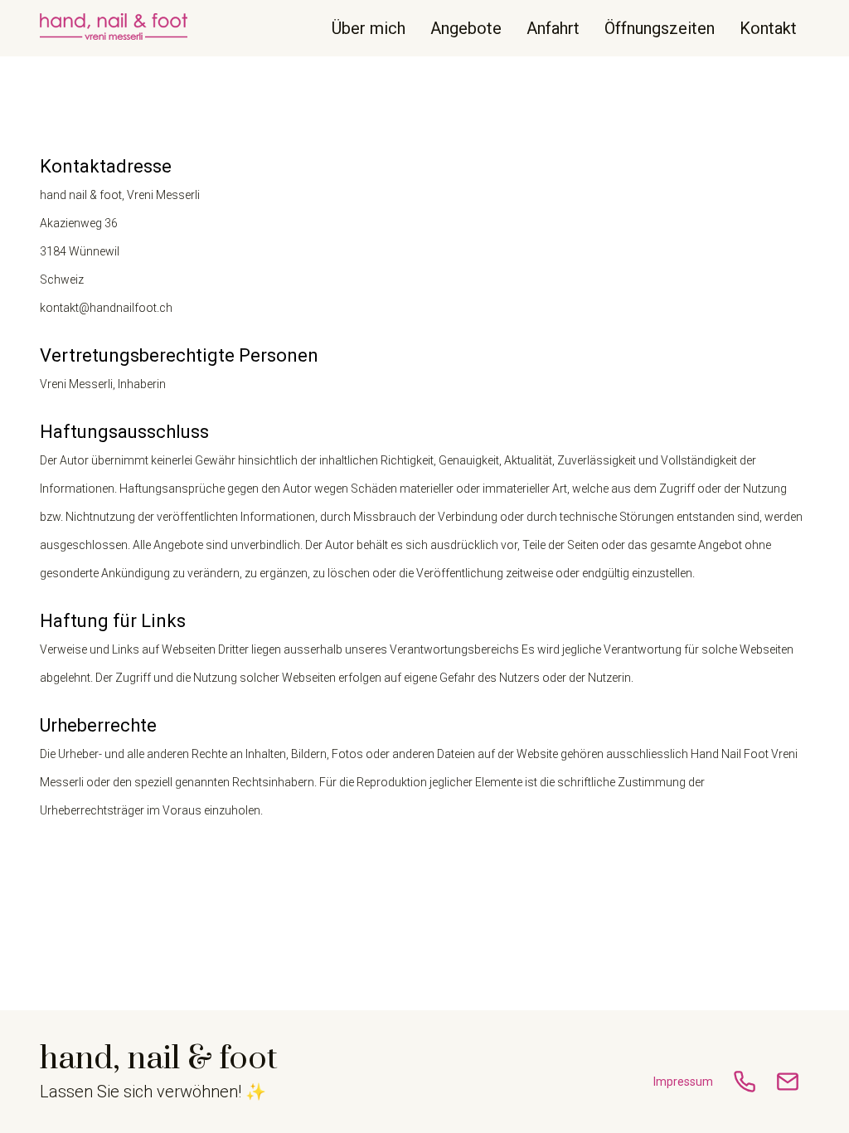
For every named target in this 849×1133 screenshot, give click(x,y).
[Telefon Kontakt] (744, 1081)
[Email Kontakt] (787, 1081)
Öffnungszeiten (659, 28)
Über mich (368, 28)
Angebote (466, 28)
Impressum (683, 1081)
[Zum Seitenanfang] (113, 28)
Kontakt (768, 28)
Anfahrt (553, 28)
